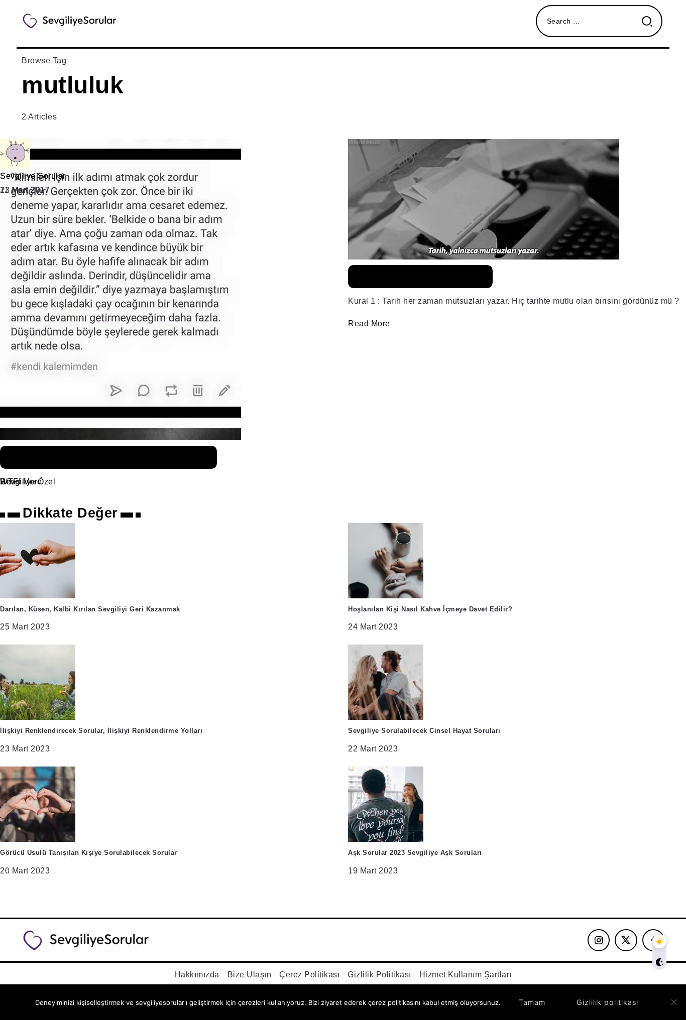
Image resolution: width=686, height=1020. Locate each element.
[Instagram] (599, 940)
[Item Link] (343, 314)
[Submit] (651, 21)
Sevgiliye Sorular (33, 176)
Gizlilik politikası (607, 1002)
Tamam (532, 1002)
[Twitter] (626, 940)
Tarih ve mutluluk (421, 277)
